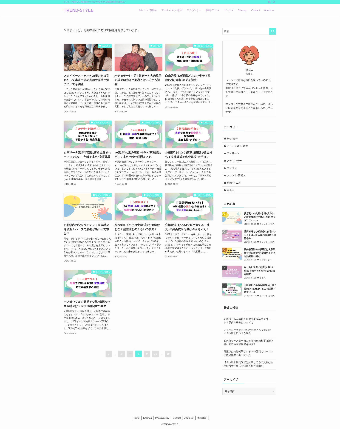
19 (168, 353)
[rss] (269, 2)
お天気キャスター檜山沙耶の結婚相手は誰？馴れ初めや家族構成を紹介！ (248, 342)
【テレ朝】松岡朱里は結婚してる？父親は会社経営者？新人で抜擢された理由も (248, 364)
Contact (177, 418)
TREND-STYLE (79, 10)
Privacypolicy (162, 418)
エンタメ (232, 168)
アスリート (233, 153)
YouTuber (232, 138)
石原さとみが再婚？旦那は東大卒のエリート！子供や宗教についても (247, 321)
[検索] (274, 2)
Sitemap (147, 418)
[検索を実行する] (272, 31)
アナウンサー (234, 160)
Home (137, 418)
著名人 (230, 190)
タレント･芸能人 (236, 175)
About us (189, 418)
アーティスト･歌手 (237, 145)
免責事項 (201, 418)
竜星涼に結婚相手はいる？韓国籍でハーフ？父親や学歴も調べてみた (248, 353)
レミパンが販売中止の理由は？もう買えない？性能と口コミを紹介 (247, 331)
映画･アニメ (233, 182)
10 (155, 353)
